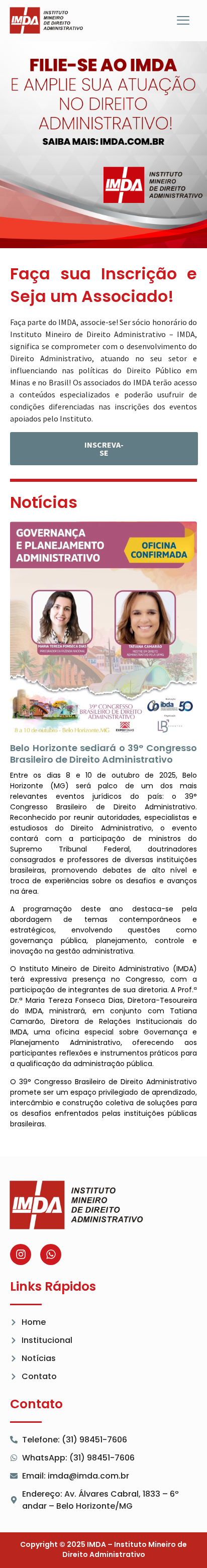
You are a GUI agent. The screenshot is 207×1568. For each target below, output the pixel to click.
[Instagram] (20, 1254)
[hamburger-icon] (183, 21)
